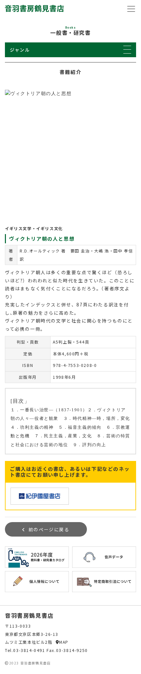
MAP (64, 642)
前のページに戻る (49, 529)
